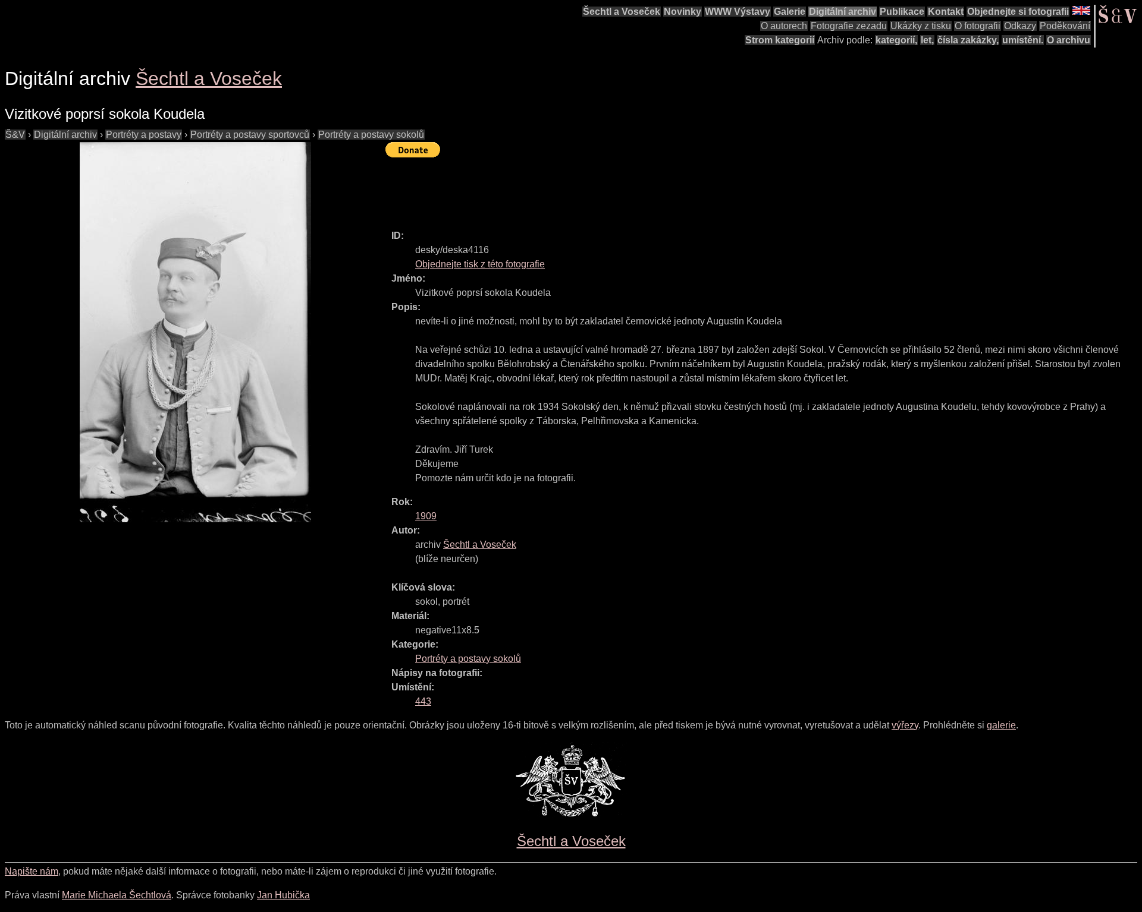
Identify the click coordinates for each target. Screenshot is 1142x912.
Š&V (15, 135)
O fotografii (977, 26)
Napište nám (31, 871)
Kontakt (946, 12)
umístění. (1022, 40)
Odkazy (1020, 26)
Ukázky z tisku (920, 26)
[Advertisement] (601, 188)
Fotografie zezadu (849, 26)
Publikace (902, 12)
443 (423, 701)
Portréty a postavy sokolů (371, 135)
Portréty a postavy (143, 135)
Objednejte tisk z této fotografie (480, 264)
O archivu (1068, 40)
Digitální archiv (842, 12)
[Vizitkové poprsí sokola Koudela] (195, 332)
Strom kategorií (779, 40)
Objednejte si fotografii (1018, 12)
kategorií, (896, 40)
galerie (1001, 725)
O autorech (784, 26)
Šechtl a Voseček (621, 12)
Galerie (789, 12)
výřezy (905, 725)
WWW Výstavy (737, 12)
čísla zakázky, (968, 40)
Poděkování (1065, 26)
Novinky (682, 12)
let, (927, 40)
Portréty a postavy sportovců (249, 135)
